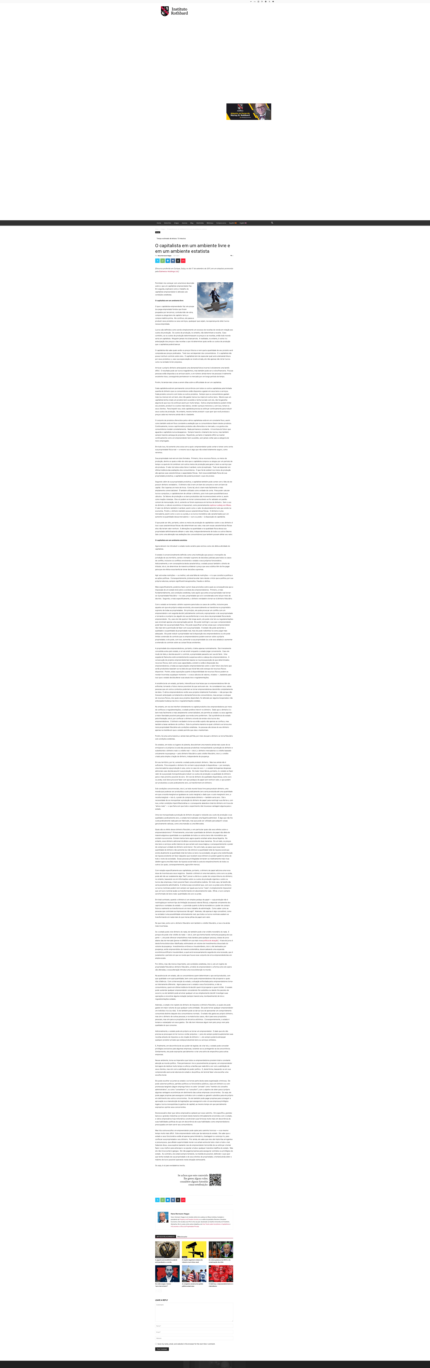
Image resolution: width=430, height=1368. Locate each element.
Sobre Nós (167, 223)
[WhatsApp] (162, 260)
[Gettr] (183, 260)
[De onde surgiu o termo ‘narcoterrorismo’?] (167, 1273)
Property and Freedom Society (189, 1219)
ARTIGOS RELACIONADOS (166, 1237)
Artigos (176, 223)
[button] (272, 223)
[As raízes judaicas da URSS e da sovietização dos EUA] (221, 1249)
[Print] (178, 260)
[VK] (173, 260)
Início (156, 229)
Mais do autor (182, 1237)
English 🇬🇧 (243, 223)
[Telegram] (265, 1)
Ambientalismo (160, 1257)
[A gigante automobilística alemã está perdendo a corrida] (167, 1249)
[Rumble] (262, 1)
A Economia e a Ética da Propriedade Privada (185, 1226)
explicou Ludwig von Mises (220, 505)
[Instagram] (258, 1)
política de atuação (210, 940)
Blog (191, 223)
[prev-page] (156, 1290)
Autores (184, 223)
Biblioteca (210, 223)
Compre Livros (221, 223)
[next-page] (160, 1290)
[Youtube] (273, 1)
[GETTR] (254, 1)
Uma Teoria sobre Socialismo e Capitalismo (216, 1224)
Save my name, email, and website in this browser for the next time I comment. (186, 1344)
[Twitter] (269, 1)
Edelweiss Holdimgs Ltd (168, 271)
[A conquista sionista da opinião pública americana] (194, 1273)
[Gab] (251, 1)
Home (159, 223)
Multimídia (200, 223)
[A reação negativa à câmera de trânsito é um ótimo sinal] (194, 1249)
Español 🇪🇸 (233, 223)
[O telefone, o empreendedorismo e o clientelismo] (221, 1273)
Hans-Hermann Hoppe (164, 255)
